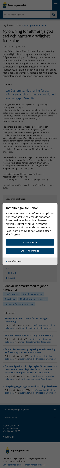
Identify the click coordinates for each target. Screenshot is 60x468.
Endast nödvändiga (30, 250)
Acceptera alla (30, 242)
